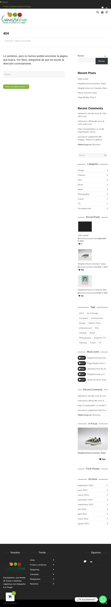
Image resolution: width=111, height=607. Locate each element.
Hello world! (83, 79)
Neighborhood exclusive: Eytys (92, 83)
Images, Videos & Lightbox (90, 139)
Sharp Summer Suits (87, 93)
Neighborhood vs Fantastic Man (92, 88)
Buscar (81, 56)
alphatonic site (84, 113)
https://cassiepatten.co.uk (89, 129)
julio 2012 (82, 509)
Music (80, 184)
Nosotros (96, 144)
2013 (81, 313)
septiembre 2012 (85, 504)
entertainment (85, 328)
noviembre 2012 (85, 500)
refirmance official (86, 121)
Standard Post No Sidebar (97, 369)
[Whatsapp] (103, 599)
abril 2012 (82, 514)
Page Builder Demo (87, 132)
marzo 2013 (83, 495)
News (80, 189)
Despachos (35, 579)
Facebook (103, 6)
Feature (81, 175)
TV (79, 203)
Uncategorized (84, 208)
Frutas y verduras (38, 565)
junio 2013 (82, 490)
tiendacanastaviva (87, 239)
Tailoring (83, 343)
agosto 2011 (83, 523)
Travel (80, 199)
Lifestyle (83, 333)
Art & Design (92, 313)
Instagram (107, 6)
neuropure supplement (88, 137)
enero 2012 (83, 519)
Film (80, 180)
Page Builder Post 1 (87, 97)
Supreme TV (100, 338)
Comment (83, 318)
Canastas (34, 574)
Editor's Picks (95, 323)
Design (81, 170)
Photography (83, 194)
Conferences (97, 318)
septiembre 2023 (85, 485)
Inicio (32, 560)
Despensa (34, 569)
